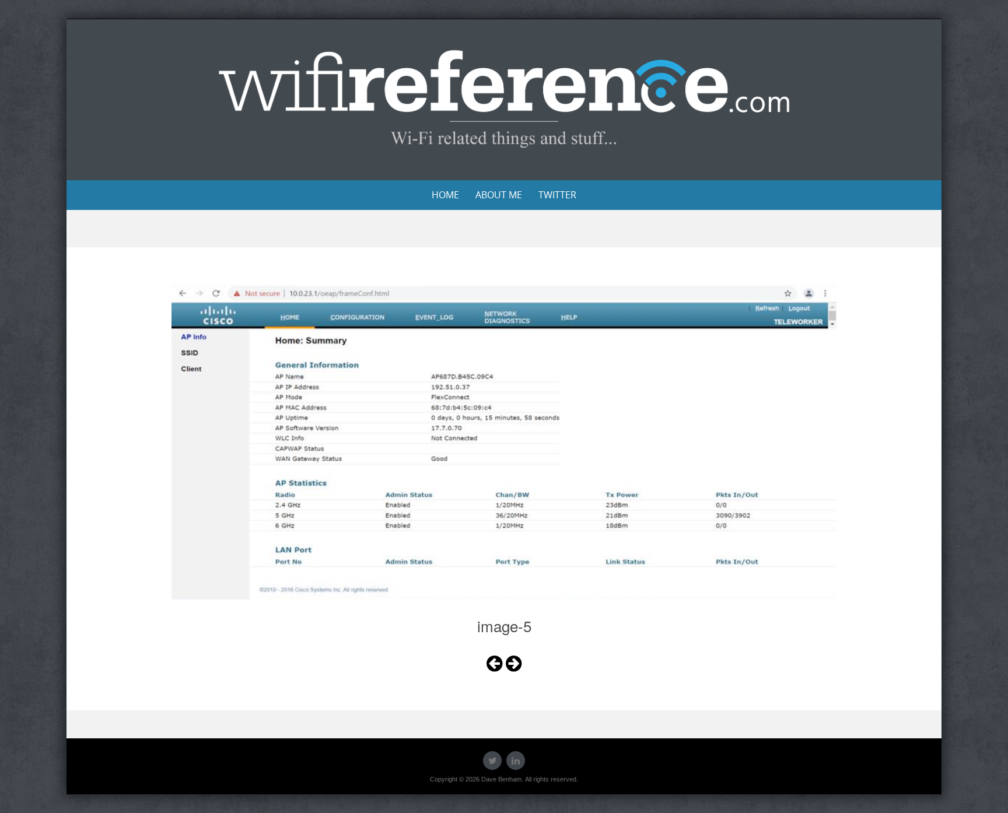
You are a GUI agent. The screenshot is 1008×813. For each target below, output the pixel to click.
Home (445, 194)
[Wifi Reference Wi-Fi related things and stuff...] (504, 97)
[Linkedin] (515, 760)
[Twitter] (492, 760)
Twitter (557, 194)
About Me (498, 194)
